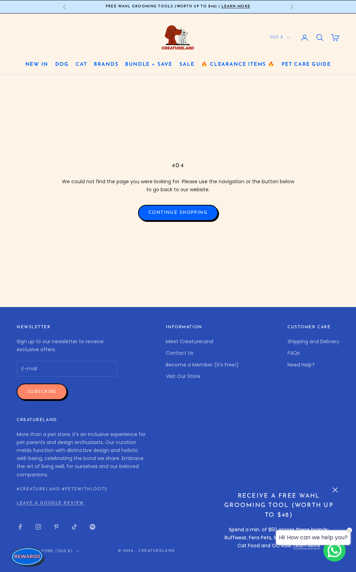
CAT (81, 64)
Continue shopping (178, 212)
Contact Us (179, 352)
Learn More (235, 6)
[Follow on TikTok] (74, 526)
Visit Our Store (183, 376)
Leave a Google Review (50, 503)
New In (36, 64)
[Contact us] (334, 550)
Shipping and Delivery (313, 341)
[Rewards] (28, 556)
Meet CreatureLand (189, 341)
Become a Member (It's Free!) (202, 364)
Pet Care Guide (306, 64)
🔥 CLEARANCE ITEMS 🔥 (238, 64)
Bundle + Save (148, 64)
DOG (62, 64)
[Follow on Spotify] (92, 526)
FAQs (294, 352)
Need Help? (301, 364)
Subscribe (42, 391)
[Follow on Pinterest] (56, 526)
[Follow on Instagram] (38, 526)
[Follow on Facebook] (20, 526)
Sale (186, 64)
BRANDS (106, 64)
